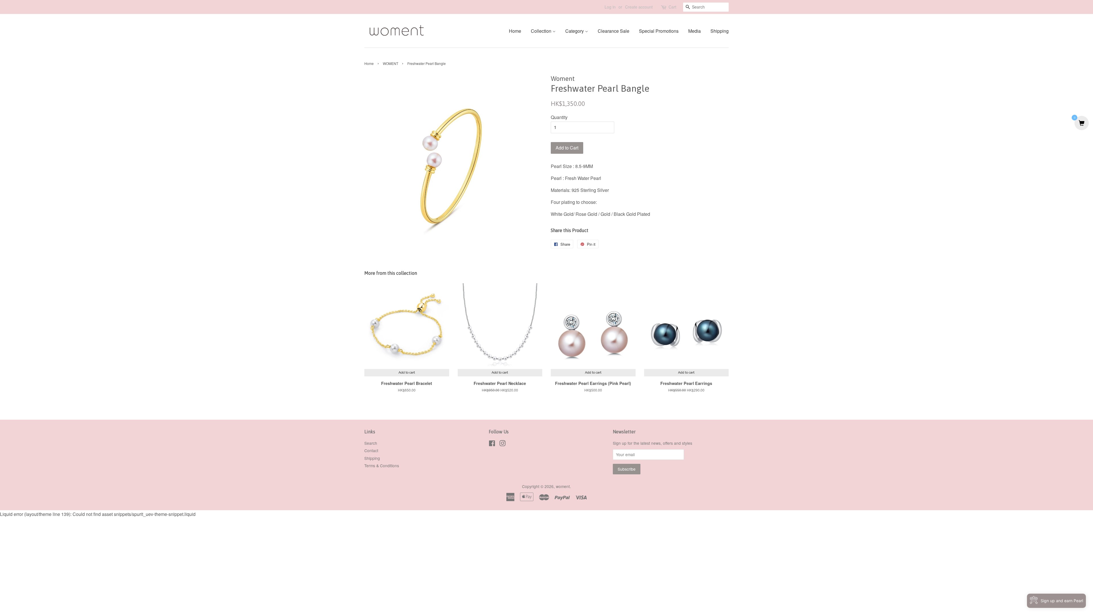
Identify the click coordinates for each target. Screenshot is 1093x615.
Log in (610, 7)
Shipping (719, 31)
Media (694, 31)
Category (575, 31)
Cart (672, 7)
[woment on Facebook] (492, 444)
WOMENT (390, 63)
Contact (371, 450)
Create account (639, 7)
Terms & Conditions (381, 465)
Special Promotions (659, 31)
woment (563, 486)
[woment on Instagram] (502, 444)
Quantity (559, 117)
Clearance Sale (613, 31)
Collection (541, 31)
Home (515, 31)
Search (370, 443)
